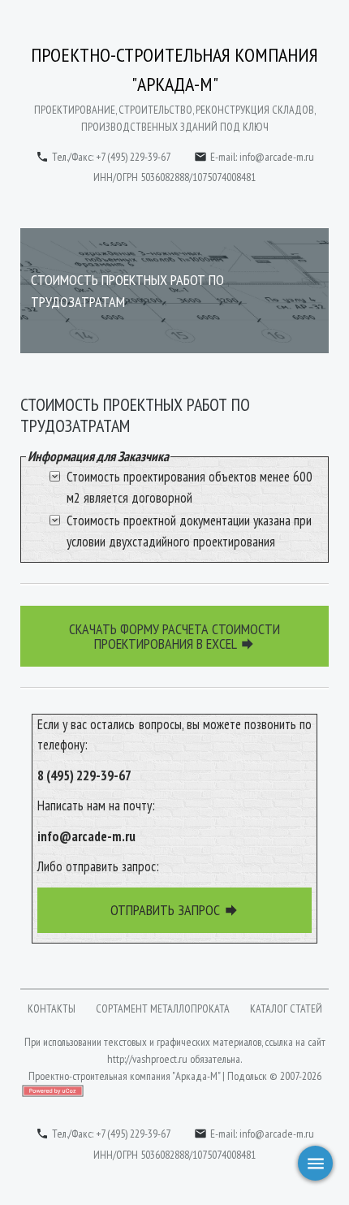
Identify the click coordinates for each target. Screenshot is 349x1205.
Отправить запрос (174, 910)
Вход (136, 1107)
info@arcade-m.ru (276, 156)
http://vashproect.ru (147, 1059)
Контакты (51, 1008)
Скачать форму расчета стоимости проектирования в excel (174, 636)
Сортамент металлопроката (163, 1008)
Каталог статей (286, 1008)
